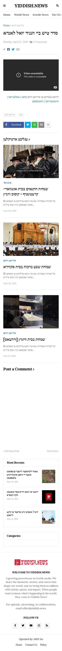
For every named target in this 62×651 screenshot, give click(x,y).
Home (7, 14)
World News (21, 14)
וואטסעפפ (38, 101)
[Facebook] (8, 49)
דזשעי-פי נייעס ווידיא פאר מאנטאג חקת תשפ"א (22, 493)
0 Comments (40, 41)
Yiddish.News (31, 5)
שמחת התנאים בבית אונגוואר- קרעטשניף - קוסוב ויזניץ (25, 191)
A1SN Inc (38, 639)
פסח (20, 114)
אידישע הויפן (18, 25)
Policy (43, 644)
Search (57, 5)
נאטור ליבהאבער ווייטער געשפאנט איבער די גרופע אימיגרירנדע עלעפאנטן (22, 474)
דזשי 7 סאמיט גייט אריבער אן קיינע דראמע (22, 513)
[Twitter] (13, 49)
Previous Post (12, 451)
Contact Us (31, 644)
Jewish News (40, 14)
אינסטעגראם (52, 101)
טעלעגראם (14, 97)
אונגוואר (7, 182)
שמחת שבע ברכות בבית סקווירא (27, 266)
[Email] (18, 49)
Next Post (52, 451)
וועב (24, 97)
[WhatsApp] (35, 125)
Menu (4, 5)
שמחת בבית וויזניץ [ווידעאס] (24, 339)
